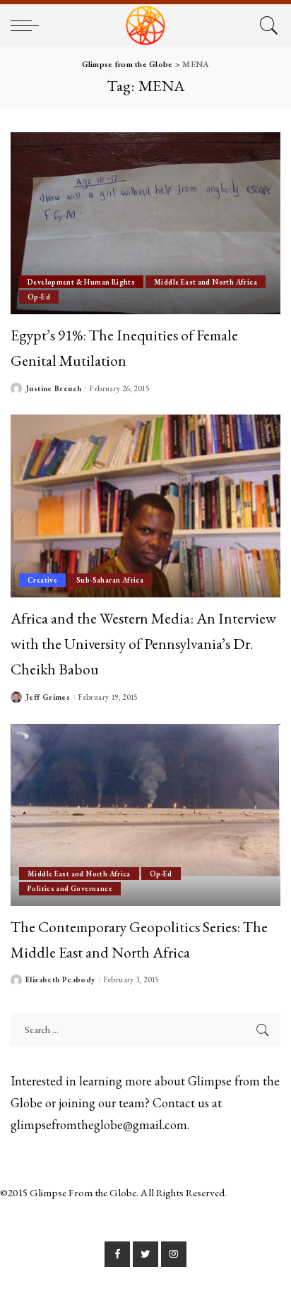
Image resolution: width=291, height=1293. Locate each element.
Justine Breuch (53, 389)
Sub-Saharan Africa (109, 580)
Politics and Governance (70, 888)
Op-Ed (39, 297)
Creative (42, 580)
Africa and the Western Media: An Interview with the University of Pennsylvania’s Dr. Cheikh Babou (143, 643)
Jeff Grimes (47, 697)
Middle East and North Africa (205, 282)
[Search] (266, 25)
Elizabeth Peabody (60, 980)
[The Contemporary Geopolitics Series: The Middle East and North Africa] (145, 815)
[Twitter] (145, 1254)
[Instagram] (173, 1254)
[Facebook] (117, 1254)
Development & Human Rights (81, 282)
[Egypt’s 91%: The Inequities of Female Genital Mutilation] (145, 223)
